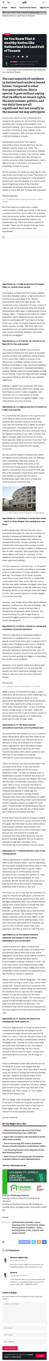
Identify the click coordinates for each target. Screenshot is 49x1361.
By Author (13, 61)
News (7, 34)
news (28, 1230)
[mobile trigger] (4, 2)
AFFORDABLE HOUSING (23, 1222)
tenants (21, 1233)
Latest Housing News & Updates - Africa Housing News (28, 1227)
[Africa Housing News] (24, 2)
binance (13, 1272)
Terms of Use (16, 1357)
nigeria (35, 1230)
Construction (32, 1225)
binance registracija (19, 1257)
